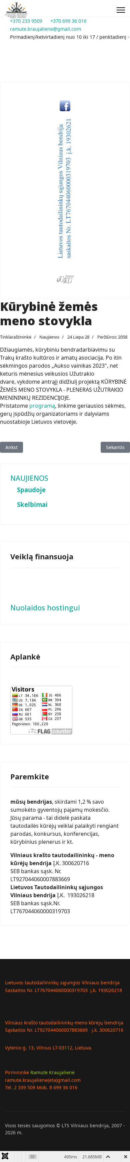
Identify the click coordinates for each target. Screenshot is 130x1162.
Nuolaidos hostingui (45, 607)
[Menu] (121, 10)
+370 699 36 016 (68, 21)
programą (42, 405)
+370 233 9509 (26, 21)
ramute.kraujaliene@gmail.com (45, 29)
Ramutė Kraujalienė (52, 1072)
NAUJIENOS (29, 478)
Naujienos (49, 337)
